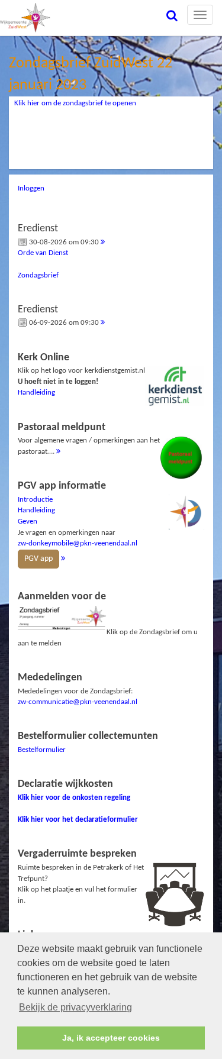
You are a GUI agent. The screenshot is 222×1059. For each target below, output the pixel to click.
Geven (27, 521)
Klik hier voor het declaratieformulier (78, 820)
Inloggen (31, 188)
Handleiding (36, 392)
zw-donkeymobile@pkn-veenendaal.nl (77, 543)
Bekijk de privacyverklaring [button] (75, 1007)
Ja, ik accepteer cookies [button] (111, 1037)
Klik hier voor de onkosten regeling (74, 798)
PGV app (38, 558)
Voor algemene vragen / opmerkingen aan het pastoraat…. (89, 439)
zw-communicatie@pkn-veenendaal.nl (77, 702)
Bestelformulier (42, 750)
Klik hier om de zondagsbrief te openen (75, 103)
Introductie (35, 499)
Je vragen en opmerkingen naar (77, 521)
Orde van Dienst (43, 253)
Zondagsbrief (38, 275)
